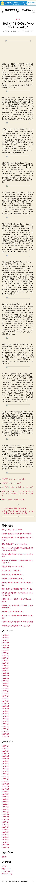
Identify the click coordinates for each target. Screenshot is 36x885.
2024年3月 (5, 696)
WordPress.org (7, 874)
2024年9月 (5, 681)
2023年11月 (6, 706)
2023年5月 (5, 721)
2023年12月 (6, 703)
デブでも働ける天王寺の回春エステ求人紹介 (16, 534)
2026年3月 (5, 635)
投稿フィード (6, 869)
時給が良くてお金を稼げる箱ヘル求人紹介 (16, 626)
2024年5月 (5, 691)
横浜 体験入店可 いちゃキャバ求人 (14, 544)
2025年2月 (5, 668)
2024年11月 (6, 676)
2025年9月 (5, 650)
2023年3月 (5, 726)
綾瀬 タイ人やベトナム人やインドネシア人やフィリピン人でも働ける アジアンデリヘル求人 (17, 493)
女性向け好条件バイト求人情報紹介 (18, 10)
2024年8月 (5, 683)
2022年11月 (6, 736)
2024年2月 (5, 698)
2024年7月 (5, 686)
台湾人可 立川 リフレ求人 (11, 483)
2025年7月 (5, 655)
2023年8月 (5, 714)
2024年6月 (5, 688)
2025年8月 (5, 653)
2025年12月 (6, 643)
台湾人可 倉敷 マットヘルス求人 (14, 479)
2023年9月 (5, 711)
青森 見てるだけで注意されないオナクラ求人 (17, 589)
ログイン (5, 866)
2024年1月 (5, 701)
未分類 (18, 19)
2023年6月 (5, 719)
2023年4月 (5, 724)
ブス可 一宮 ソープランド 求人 (12, 530)
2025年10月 (6, 648)
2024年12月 (6, 673)
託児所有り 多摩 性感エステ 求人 (13, 578)
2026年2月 (5, 638)
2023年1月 (5, 731)
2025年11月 (6, 645)
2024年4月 (5, 693)
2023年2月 (5, 729)
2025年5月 (5, 660)
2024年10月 (6, 678)
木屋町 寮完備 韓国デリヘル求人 (14, 500)
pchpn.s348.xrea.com (15, 31)
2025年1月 (5, 671)
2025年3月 (5, 665)
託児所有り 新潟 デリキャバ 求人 (13, 611)
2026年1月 (5, 640)
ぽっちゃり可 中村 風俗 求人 (11, 571)
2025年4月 (5, 663)
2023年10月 (6, 709)
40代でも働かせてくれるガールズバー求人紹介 (17, 622)
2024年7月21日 (29, 31)
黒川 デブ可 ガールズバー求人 (13, 575)
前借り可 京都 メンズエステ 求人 (13, 567)
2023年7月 (5, 716)
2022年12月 (6, 734)
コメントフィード (8, 871)
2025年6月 (5, 658)
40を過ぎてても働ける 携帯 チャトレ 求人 (17, 487)
